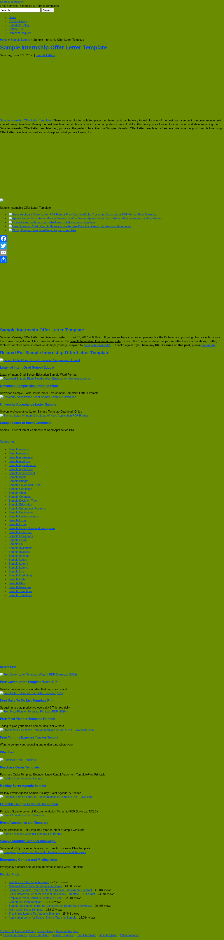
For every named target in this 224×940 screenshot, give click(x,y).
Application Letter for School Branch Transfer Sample (42, 917)
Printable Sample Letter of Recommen (29, 804)
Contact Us (16, 29)
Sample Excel (17, 520)
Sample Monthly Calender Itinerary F (28, 841)
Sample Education (20, 504)
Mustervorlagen (129, 935)
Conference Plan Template (25, 901)
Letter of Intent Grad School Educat (27, 367)
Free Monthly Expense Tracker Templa (29, 737)
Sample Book (17, 477)
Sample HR (16, 544)
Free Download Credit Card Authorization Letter (101, 226)
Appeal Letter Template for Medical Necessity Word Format (124, 218)
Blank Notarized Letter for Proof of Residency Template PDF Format (52, 894)
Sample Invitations (20, 548)
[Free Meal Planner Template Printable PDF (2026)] (33, 711)
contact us (208, 345)
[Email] (112, 252)
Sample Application (21, 469)
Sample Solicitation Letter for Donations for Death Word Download (50, 905)
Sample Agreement (21, 457)
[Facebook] (112, 238)
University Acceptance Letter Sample (28, 404)
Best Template (108, 935)
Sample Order (17, 579)
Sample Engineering (21, 512)
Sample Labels (18, 559)
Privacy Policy (18, 21)
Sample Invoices (19, 551)
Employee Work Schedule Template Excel (35, 898)
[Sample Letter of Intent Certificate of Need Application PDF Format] (44, 415)
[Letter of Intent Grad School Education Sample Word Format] (40, 360)
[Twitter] (112, 245)
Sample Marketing (20, 575)
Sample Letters (20, 39)
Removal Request (20, 33)
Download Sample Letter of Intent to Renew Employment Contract (50, 890)
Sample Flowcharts (21, 536)
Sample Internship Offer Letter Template (25, 120)
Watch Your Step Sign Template (29, 882)
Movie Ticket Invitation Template (74, 222)
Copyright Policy (19, 25)
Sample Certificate (20, 488)
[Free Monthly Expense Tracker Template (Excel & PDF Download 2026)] (47, 730)
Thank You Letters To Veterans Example (34, 913)
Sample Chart (17, 492)
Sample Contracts (20, 496)
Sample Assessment (22, 473)
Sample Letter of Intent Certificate (25, 423)
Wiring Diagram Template (60, 230)
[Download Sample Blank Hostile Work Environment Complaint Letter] (45, 378)
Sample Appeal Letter (22, 465)
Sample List (16, 571)
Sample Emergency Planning (27, 508)
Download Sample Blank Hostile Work (29, 386)
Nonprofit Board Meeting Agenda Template (35, 886)
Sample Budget (18, 481)
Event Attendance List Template (24, 822)
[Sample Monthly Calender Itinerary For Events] (31, 833)
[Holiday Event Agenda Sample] (21, 778)
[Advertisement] (112, 88)
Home (12, 17)
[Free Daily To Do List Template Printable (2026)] (31, 693)
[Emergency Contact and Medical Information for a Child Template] (43, 852)
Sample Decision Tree (23, 500)
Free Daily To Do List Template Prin (27, 700)
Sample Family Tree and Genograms (32, 528)
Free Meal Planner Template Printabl (27, 719)
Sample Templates (12, 2)
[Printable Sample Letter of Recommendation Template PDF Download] (46, 796)
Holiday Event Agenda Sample (23, 786)
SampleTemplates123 (97, 345)
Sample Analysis (19, 461)
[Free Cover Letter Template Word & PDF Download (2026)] (38, 674)
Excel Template (86, 935)
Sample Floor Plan (20, 532)
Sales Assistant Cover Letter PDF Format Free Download (121, 214)
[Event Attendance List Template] (22, 815)
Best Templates (39, 935)
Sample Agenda (19, 449)
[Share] (112, 259)
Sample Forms (18, 540)
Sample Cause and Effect (25, 485)
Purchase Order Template (19, 767)
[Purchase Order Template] (18, 759)
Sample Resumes (20, 587)
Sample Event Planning (23, 516)
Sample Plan (17, 583)
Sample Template (63, 935)
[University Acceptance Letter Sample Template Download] (38, 397)
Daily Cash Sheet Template (26, 909)
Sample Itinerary (19, 555)
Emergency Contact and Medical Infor (29, 859)
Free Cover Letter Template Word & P (28, 682)
